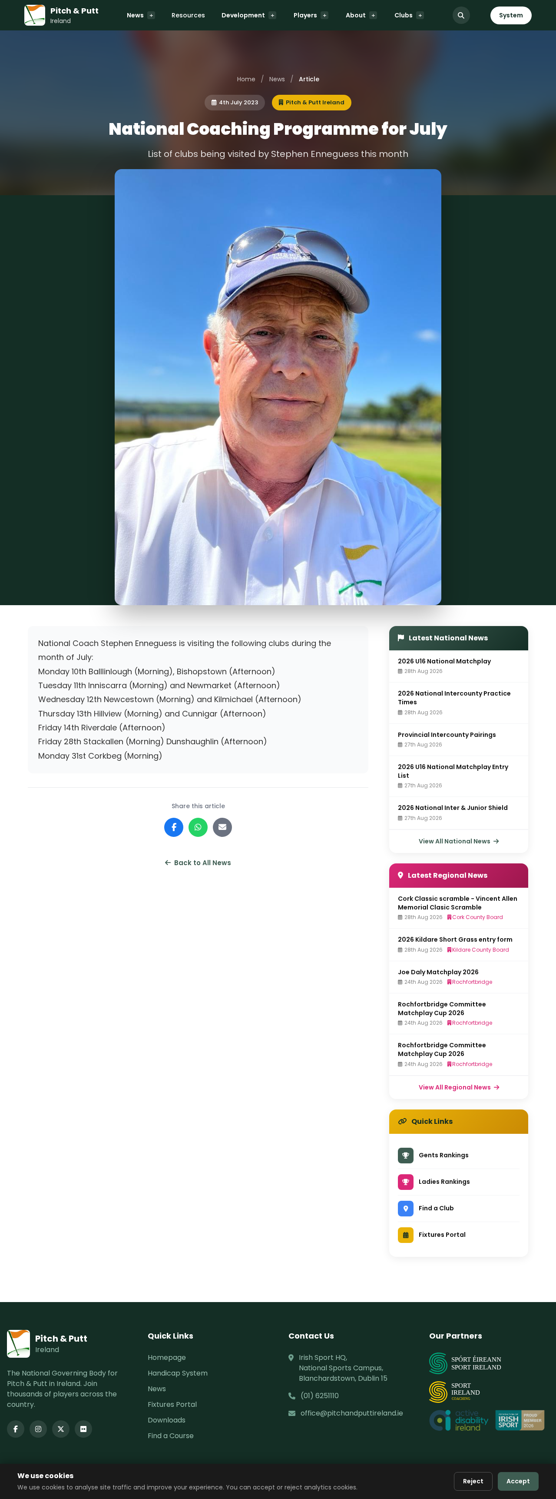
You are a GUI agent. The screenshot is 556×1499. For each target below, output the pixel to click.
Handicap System (178, 1373)
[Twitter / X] (61, 1429)
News (135, 15)
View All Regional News (455, 1087)
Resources (188, 15)
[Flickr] (83, 1429)
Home (246, 79)
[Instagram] (38, 1429)
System (511, 15)
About (356, 15)
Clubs (403, 15)
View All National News (455, 841)
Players (305, 15)
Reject (473, 1481)
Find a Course (171, 1436)
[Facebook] (15, 1429)
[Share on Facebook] (173, 827)
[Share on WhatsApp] (198, 827)
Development (243, 15)
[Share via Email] (222, 827)
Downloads (166, 1420)
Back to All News (202, 862)
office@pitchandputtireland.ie (352, 1413)
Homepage (167, 1357)
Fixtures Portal (172, 1404)
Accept (518, 1481)
